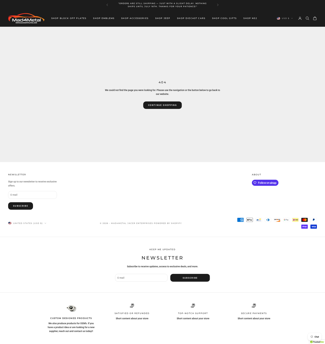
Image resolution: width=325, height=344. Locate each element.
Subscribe (20, 206)
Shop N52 (250, 18)
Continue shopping (162, 105)
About (256, 174)
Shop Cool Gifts (224, 18)
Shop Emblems (103, 18)
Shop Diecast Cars (191, 18)
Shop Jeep (162, 18)
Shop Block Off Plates (68, 18)
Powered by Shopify (168, 223)
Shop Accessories (134, 18)
